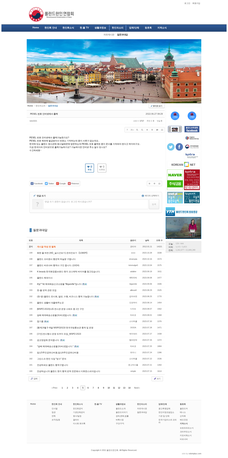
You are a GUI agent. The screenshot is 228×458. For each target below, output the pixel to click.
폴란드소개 (121, 408)
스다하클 (133, 321)
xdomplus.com (195, 453)
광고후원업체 (164, 408)
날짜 (147, 240)
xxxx (133, 253)
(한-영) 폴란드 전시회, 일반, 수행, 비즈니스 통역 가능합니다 (65, 296)
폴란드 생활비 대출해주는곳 (50, 303)
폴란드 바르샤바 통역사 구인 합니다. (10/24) (58, 265)
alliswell (133, 290)
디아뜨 (133, 309)
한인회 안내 (57, 404)
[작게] (142, 129)
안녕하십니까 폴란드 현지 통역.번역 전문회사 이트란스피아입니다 (68, 371)
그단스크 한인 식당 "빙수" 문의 (51, 359)
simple (133, 371)
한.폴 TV (98, 404)
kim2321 (33, 121)
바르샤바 (184, 439)
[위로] (147, 129)
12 (119, 388)
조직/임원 (56, 420)
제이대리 (133, 334)
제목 (81, 240)
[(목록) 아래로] (152, 129)
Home (33, 404)
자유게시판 (142, 408)
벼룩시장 (120, 420)
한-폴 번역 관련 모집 (46, 290)
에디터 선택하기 (151, 196)
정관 (54, 412)
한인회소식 (78, 404)
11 (114, 388)
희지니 (133, 352)
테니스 (183, 412)
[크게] (137, 129)
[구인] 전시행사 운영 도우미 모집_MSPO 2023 (59, 334)
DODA (133, 327)
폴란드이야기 (122, 412)
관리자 (133, 246)
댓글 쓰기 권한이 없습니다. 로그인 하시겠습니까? (68, 201)
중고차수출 (133, 365)
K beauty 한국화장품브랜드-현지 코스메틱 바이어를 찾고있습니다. (68, 271)
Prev (54, 388)
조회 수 (159, 240)
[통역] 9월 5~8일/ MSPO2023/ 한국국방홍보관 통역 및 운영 (65, 327)
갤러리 (76, 420)
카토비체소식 (186, 435)
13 (124, 388)
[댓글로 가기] (157, 129)
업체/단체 (163, 404)
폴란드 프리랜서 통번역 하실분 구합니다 (56, 259)
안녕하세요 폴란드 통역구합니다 (52, 365)
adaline (133, 271)
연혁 (54, 416)
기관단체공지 (79, 412)
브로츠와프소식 (187, 428)
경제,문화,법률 (122, 416)
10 (109, 388)
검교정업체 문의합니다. (48, 340)
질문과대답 (40, 230)
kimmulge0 (133, 265)
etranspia (133, 259)
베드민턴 (184, 420)
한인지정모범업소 (166, 412)
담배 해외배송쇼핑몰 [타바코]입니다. (54, 315)
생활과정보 (121, 404)
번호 (31, 240)
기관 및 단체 (164, 416)
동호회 (183, 404)
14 (129, 388)
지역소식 (184, 423)
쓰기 (158, 379)
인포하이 (133, 303)
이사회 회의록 (79, 423)
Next (136, 388)
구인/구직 (120, 423)
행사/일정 (77, 416)
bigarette (133, 284)
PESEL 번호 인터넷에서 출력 (44, 114)
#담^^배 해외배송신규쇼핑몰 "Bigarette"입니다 (59, 284)
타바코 (133, 315)
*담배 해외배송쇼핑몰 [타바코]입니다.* (55, 346)
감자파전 (133, 296)
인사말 (55, 408)
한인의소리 (40, 106)
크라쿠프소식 (186, 432)
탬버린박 (133, 340)
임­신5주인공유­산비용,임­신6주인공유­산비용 (58, 352)
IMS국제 (133, 278)
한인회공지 (78, 408)
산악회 (183, 416)
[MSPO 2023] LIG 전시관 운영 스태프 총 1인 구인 (60, 309)
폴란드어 (184, 408)
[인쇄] (162, 129)
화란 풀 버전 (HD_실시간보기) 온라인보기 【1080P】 (62, 253)
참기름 (40, 321)
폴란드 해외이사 (45, 278)
